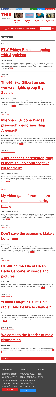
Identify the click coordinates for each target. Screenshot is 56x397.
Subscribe (10, 389)
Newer (7, 359)
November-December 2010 (8, 152)
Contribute (40, 377)
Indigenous (33, 28)
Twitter (20, 9)
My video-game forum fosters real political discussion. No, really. (25, 200)
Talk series (33, 9)
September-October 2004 (7, 329)
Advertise (40, 379)
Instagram (12, 9)
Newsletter (40, 376)
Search (53, 28)
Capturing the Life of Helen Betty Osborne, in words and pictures (25, 271)
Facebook (6, 9)
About (39, 373)
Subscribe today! (49, 9)
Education (26, 28)
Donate (28, 391)
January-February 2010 (7, 296)
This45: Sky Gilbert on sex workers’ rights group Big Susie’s (23, 87)
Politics (4, 28)
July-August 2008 (5, 227)
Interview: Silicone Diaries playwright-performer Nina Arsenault (23, 125)
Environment (18, 28)
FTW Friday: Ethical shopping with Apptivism (25, 52)
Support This (40, 9)
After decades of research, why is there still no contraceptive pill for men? (27, 162)
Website (14, 98)
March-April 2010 (5, 260)
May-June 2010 (5, 189)
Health (12, 28)
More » (10, 68)
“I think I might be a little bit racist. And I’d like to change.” (26, 304)
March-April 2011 (5, 76)
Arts (8, 28)
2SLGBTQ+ (5, 30)
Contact (39, 374)
